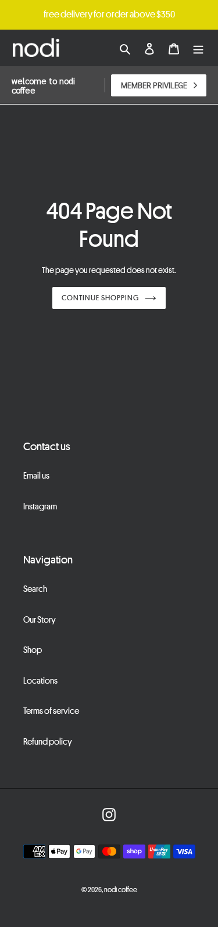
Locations (40, 680)
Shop (32, 649)
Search (35, 588)
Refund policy (47, 741)
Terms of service (51, 710)
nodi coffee (120, 889)
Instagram (40, 506)
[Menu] (198, 47)
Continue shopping (101, 297)
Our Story (39, 619)
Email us (36, 475)
